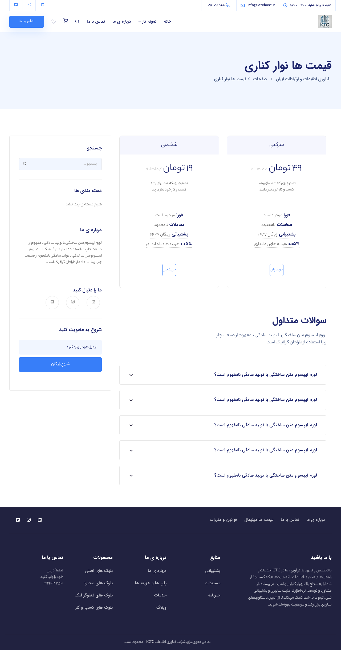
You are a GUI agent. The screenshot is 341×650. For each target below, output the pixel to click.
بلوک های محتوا (98, 583)
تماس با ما (96, 21)
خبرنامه (214, 595)
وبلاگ (161, 607)
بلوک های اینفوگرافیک (94, 595)
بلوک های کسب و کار (94, 607)
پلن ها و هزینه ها (151, 583)
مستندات (212, 583)
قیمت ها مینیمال (259, 520)
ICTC (275, 571)
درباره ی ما (121, 21)
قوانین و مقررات (223, 520)
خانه (167, 21)
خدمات (160, 595)
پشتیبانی (212, 570)
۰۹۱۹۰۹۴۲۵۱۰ (53, 583)
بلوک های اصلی (99, 570)
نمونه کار (149, 21)
